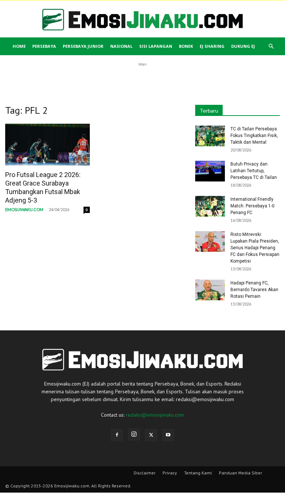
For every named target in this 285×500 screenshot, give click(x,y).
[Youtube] (168, 435)
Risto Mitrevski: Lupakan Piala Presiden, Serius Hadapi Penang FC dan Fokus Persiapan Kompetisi (254, 248)
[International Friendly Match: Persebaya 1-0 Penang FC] (210, 206)
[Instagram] (134, 434)
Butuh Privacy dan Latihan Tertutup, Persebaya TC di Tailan (253, 170)
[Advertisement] (142, 79)
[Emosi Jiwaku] (142, 19)
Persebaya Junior (83, 46)
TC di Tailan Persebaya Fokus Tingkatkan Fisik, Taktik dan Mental (254, 135)
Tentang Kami (198, 473)
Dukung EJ (243, 46)
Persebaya (44, 46)
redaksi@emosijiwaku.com (155, 414)
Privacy (170, 473)
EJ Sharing (212, 46)
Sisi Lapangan (155, 46)
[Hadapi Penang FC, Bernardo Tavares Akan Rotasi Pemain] (210, 290)
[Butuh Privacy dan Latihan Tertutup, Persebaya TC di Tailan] (210, 171)
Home (19, 46)
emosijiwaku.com (24, 209)
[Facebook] (117, 435)
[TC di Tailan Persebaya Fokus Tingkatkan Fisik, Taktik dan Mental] (210, 136)
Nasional (121, 46)
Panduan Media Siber (240, 473)
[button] (271, 46)
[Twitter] (151, 435)
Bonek (186, 46)
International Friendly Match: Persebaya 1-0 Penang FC (252, 206)
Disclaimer (144, 473)
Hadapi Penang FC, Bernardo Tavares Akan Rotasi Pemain (254, 289)
